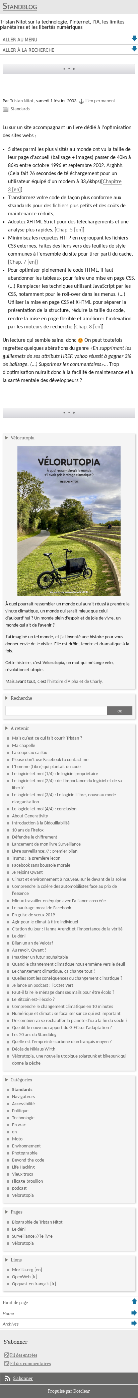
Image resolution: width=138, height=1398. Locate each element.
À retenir (20, 728)
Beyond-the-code (28, 1160)
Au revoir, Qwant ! (29, 950)
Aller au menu (20, 39)
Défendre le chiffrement (34, 837)
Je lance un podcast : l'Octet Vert (42, 985)
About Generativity (30, 816)
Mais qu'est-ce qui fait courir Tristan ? (47, 738)
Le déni (18, 936)
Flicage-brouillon (27, 1181)
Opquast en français (30, 1284)
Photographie (25, 1153)
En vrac (19, 1125)
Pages (16, 1212)
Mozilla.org (22, 1270)
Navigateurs (23, 1096)
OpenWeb (21, 1277)
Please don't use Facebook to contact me (50, 759)
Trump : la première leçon (36, 858)
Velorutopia (23, 1195)
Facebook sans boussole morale (41, 865)
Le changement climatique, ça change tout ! (53, 971)
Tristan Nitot (21, 101)
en (14, 1132)
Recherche (21, 698)
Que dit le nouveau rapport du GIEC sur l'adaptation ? (62, 1027)
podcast (19, 1188)
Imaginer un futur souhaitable (40, 957)
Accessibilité (23, 1104)
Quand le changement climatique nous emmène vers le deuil (68, 964)
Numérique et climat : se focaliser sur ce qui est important (66, 1013)
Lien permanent (100, 101)
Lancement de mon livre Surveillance (46, 844)
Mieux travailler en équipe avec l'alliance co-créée (59, 901)
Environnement (26, 1146)
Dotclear (81, 1391)
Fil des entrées (23, 1355)
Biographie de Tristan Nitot (37, 1222)
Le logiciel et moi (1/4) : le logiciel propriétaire (55, 773)
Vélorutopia (22, 438)
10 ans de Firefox (28, 830)
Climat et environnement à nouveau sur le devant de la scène (69, 879)
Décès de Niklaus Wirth (33, 1049)
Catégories (21, 1080)
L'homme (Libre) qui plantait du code (46, 766)
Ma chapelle (23, 745)
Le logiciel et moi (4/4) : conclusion (44, 809)
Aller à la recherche (28, 50)
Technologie (23, 1118)
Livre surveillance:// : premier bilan (44, 851)
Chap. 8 (83, 327)
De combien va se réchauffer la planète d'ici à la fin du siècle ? (69, 1020)
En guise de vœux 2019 (33, 915)
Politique (20, 1111)
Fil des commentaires (30, 1363)
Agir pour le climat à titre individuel (45, 922)
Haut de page (15, 1302)
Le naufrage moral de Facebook (41, 908)
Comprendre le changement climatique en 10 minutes (62, 1006)
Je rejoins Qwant (27, 872)
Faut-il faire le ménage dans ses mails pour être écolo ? (63, 992)
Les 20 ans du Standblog (34, 1034)
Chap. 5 (64, 230)
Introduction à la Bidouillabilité (41, 823)
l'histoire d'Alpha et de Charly (74, 681)
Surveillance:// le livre (32, 1236)
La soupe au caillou (29, 752)
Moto (17, 1139)
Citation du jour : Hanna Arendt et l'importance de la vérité (67, 929)
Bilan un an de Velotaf (32, 943)
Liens (16, 1260)
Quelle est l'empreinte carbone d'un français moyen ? (62, 1041)
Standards (20, 109)
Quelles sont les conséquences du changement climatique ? (67, 978)
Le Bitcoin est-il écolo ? (33, 999)
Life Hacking (23, 1167)
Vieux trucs (22, 1174)
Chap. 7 (18, 262)
